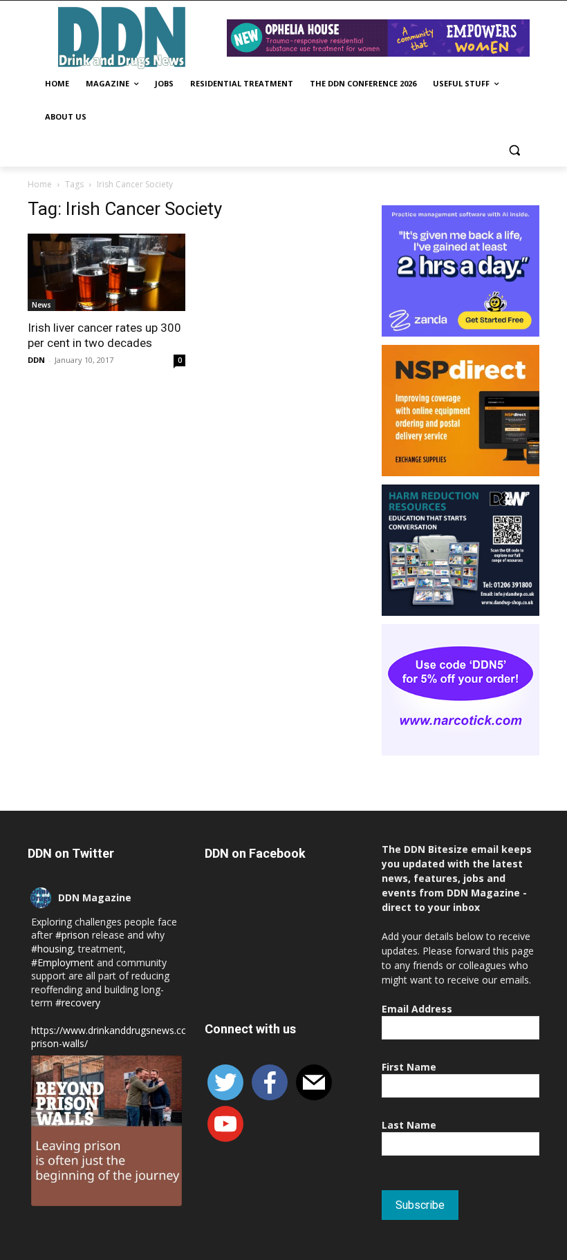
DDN (36, 360)
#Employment (62, 962)
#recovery (77, 1002)
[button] (514, 150)
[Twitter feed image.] (106, 1130)
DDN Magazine (94, 897)
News (41, 305)
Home (40, 184)
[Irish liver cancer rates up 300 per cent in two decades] (106, 273)
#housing (52, 948)
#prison (72, 934)
